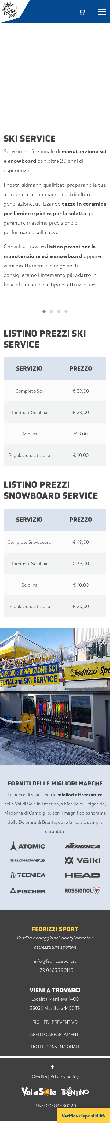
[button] (44, 311)
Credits (39, 1076)
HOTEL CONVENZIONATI (55, 1046)
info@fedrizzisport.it (55, 961)
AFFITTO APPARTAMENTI (55, 1034)
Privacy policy (64, 1076)
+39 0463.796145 (55, 970)
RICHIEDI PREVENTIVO (55, 1022)
